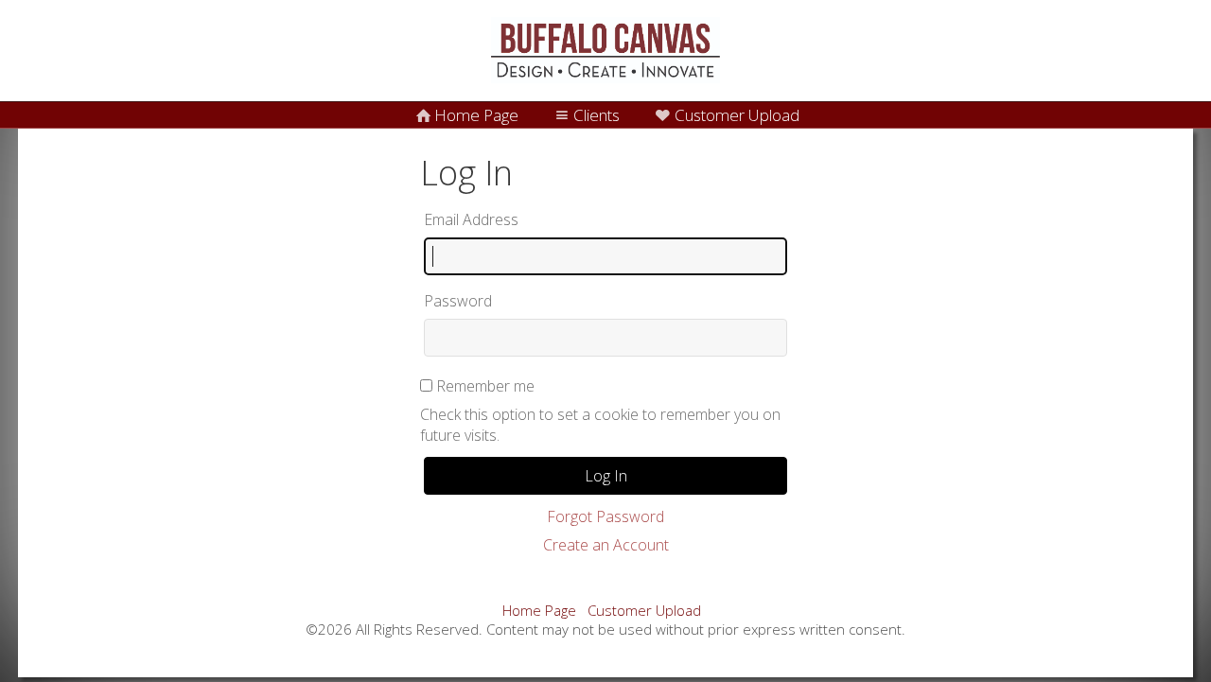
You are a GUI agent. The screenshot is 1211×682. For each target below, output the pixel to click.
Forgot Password (605, 516)
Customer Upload (737, 115)
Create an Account (606, 544)
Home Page (476, 115)
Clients (596, 115)
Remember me (485, 386)
